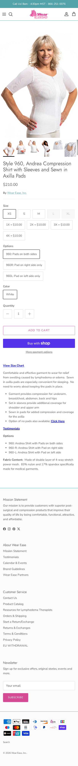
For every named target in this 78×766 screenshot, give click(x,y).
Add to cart (39, 330)
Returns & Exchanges (16, 628)
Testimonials (11, 428)
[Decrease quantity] (7, 313)
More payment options (39, 352)
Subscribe (15, 697)
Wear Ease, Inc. (17, 193)
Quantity (8, 306)
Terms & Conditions (15, 634)
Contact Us (10, 598)
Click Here (58, 421)
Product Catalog (13, 604)
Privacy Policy (12, 640)
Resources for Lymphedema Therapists (27, 610)
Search (6, 742)
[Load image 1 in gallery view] (39, 79)
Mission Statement (15, 551)
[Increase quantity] (29, 313)
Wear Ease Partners (15, 575)
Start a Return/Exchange (18, 622)
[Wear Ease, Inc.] (39, 14)
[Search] (12, 14)
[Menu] (4, 14)
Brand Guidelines (14, 569)
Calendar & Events (15, 563)
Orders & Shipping (15, 616)
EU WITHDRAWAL (15, 646)
